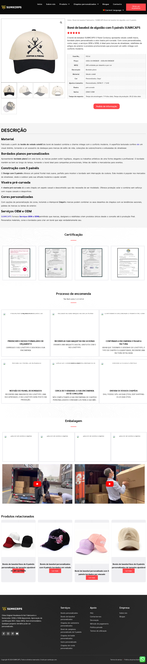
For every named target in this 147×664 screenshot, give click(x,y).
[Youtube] (17, 633)
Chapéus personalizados (85, 4)
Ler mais (55, 571)
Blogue (106, 4)
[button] (61, 23)
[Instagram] (8, 633)
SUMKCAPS (6, 216)
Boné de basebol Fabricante (83, 20)
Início (39, 4)
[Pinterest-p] (12, 633)
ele (138, 144)
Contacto (117, 4)
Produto (63, 4)
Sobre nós (50, 4)
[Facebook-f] (4, 633)
